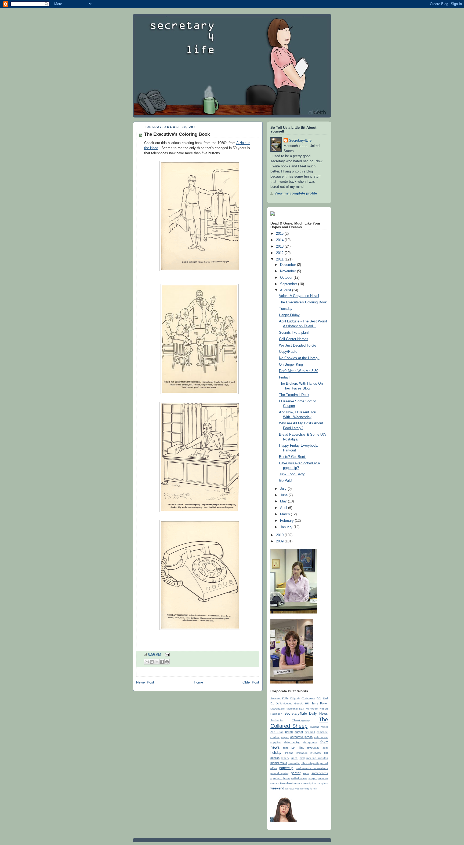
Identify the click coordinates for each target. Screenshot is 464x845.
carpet (299, 731)
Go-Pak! (285, 481)
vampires (322, 783)
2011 (280, 259)
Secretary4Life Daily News (306, 713)
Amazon (275, 698)
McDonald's (277, 708)
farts (285, 747)
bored (289, 731)
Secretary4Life (300, 140)
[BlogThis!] (151, 661)
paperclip (286, 768)
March (285, 514)
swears (274, 783)
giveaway (313, 747)
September (289, 284)
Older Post (250, 682)
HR (307, 703)
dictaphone (310, 742)
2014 (280, 240)
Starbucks (276, 720)
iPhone (289, 752)
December (288, 265)
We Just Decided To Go (297, 345)
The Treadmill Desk (294, 395)
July (284, 489)
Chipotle (295, 698)
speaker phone (280, 778)
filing (301, 747)
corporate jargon (301, 737)
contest (275, 737)
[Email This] (146, 661)
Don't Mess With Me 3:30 (298, 371)
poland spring (279, 773)
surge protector (318, 778)
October (286, 278)
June (284, 495)
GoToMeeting (284, 703)
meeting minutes (317, 757)
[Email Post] (166, 654)
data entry (292, 742)
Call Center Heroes (293, 339)
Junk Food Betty (292, 474)
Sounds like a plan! (294, 333)
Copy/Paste (288, 352)
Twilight (314, 726)
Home (198, 682)
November (288, 271)
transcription (308, 783)
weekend (277, 788)
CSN (285, 698)
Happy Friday (289, 315)
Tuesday (285, 309)
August (286, 290)
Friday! (284, 377)
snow (306, 773)
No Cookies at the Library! (299, 358)
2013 (280, 246)
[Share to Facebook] (162, 661)
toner (296, 783)
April (284, 508)
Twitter (324, 726)
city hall (310, 731)
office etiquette (310, 763)
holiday (275, 753)
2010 (280, 535)
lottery (285, 757)
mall (302, 757)
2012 (280, 253)
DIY (319, 698)
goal (325, 747)
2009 (280, 541)
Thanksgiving (301, 720)
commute (322, 731)
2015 (280, 234)
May (284, 501)
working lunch (308, 788)
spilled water (299, 778)
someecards (319, 773)
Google (298, 703)
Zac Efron (277, 731)
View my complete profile (295, 193)
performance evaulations (312, 768)
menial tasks (278, 763)
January (286, 527)
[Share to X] (157, 661)
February (287, 521)
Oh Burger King (291, 364)
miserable (294, 763)
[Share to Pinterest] (167, 661)
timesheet (286, 783)
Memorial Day (295, 708)
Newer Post (145, 682)
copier (285, 737)
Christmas (308, 698)
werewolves (292, 788)
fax (293, 747)
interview (315, 752)
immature (302, 752)
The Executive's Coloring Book (177, 134)
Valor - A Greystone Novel (299, 296)
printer (295, 773)
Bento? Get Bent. (292, 457)
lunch (294, 757)
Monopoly (312, 708)
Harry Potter (319, 703)
